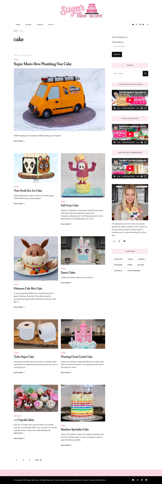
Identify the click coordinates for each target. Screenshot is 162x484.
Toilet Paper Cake (24, 357)
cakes (16, 59)
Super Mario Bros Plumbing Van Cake (43, 64)
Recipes (29, 24)
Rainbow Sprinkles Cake (75, 429)
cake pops (118, 259)
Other (130, 265)
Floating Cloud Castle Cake (76, 357)
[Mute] (142, 108)
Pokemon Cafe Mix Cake (28, 288)
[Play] (115, 108)
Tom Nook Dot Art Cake (28, 191)
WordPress (101, 480)
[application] (130, 100)
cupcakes (17, 416)
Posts (51, 24)
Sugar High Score (32, 480)
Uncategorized (133, 270)
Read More (18, 141)
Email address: (118, 42)
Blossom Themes (82, 480)
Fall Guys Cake (70, 205)
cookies (141, 259)
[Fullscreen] (145, 108)
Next (37, 460)
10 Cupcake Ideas (24, 420)
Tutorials (40, 24)
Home (18, 24)
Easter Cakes (68, 273)
